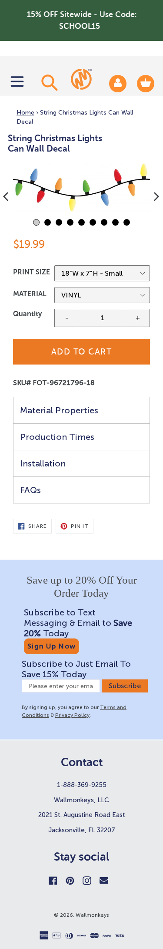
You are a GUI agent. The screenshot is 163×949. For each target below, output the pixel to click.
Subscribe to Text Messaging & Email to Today (78, 622)
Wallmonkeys (92, 915)
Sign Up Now (51, 646)
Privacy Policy (72, 715)
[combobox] (48, 82)
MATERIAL (30, 294)
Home (25, 112)
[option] (81, 187)
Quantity (27, 314)
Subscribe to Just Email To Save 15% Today (76, 669)
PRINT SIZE (31, 272)
